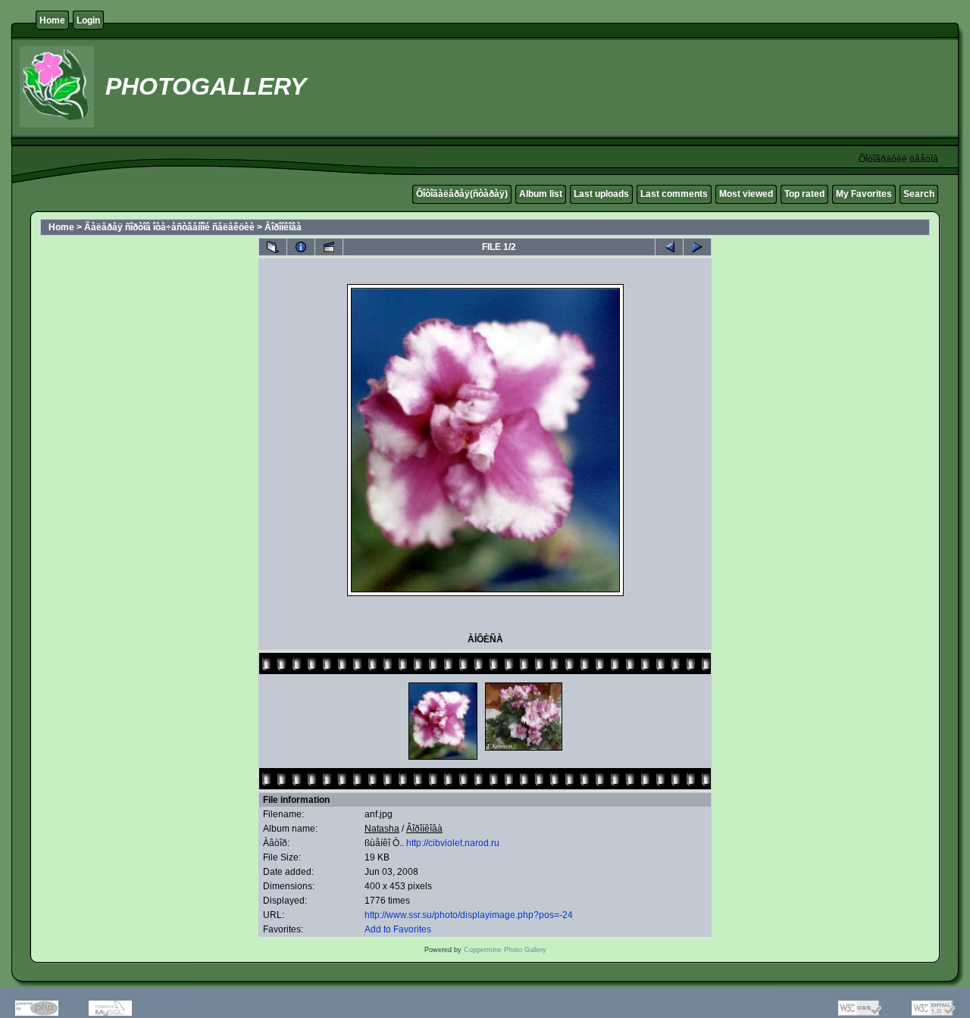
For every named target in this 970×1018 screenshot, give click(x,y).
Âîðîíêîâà (283, 227)
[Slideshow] (329, 247)
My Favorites (864, 194)
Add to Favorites (398, 929)
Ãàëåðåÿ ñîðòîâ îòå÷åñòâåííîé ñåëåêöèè (169, 227)
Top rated (804, 194)
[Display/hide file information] (300, 247)
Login (88, 20)
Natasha (382, 828)
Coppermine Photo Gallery (505, 950)
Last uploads (601, 194)
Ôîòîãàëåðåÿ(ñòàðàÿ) (462, 194)
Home (52, 20)
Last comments (674, 194)
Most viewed (746, 194)
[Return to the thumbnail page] (272, 247)
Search (918, 194)
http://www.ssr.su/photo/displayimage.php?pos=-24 (469, 915)
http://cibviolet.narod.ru (452, 843)
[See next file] (697, 247)
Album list (540, 194)
